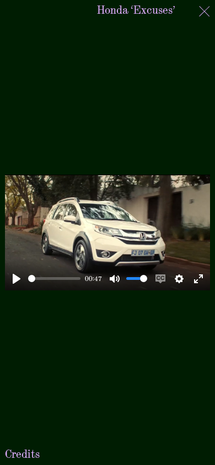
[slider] (54, 278)
